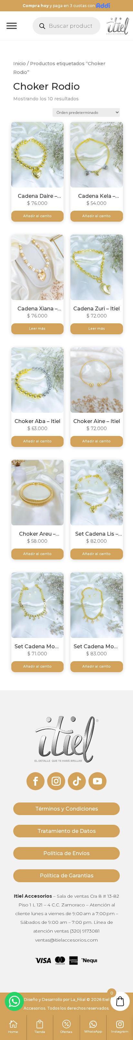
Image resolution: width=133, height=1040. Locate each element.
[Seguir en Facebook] (35, 781)
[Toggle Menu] (11, 26)
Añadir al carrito (37, 216)
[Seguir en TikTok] (77, 781)
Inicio (19, 63)
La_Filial (78, 999)
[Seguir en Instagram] (56, 781)
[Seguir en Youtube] (97, 781)
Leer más (37, 329)
